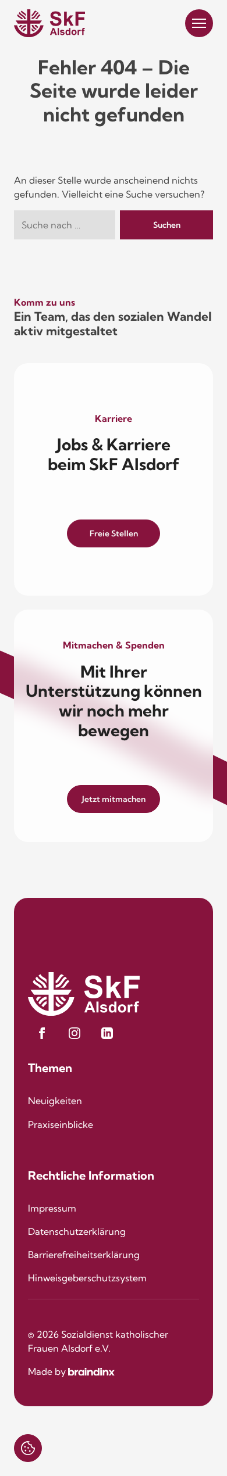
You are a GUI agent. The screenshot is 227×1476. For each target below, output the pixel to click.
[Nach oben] (198, 1447)
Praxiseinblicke (60, 1124)
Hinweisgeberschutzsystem (87, 1278)
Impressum (52, 1208)
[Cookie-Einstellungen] (28, 1448)
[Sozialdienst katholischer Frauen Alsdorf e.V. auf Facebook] (42, 1033)
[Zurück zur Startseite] (49, 23)
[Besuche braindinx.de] (91, 1371)
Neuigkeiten (55, 1100)
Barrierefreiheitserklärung (84, 1254)
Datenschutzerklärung (77, 1231)
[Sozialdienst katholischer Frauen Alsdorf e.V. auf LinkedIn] (107, 1033)
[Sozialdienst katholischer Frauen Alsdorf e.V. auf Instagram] (74, 1033)
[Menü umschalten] (199, 23)
